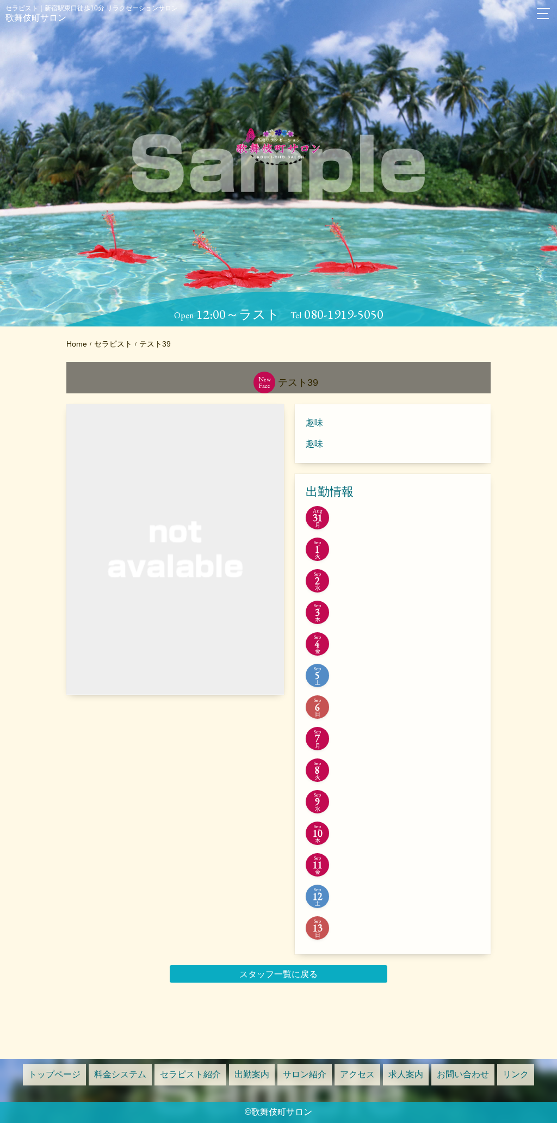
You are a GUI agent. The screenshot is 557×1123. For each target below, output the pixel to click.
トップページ (54, 1074)
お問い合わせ (463, 1074)
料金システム (120, 1074)
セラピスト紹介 (190, 1074)
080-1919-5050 (343, 314)
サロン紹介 (304, 1074)
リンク (516, 1074)
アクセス (357, 1074)
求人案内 (405, 1074)
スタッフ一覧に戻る (278, 974)
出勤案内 (251, 1074)
